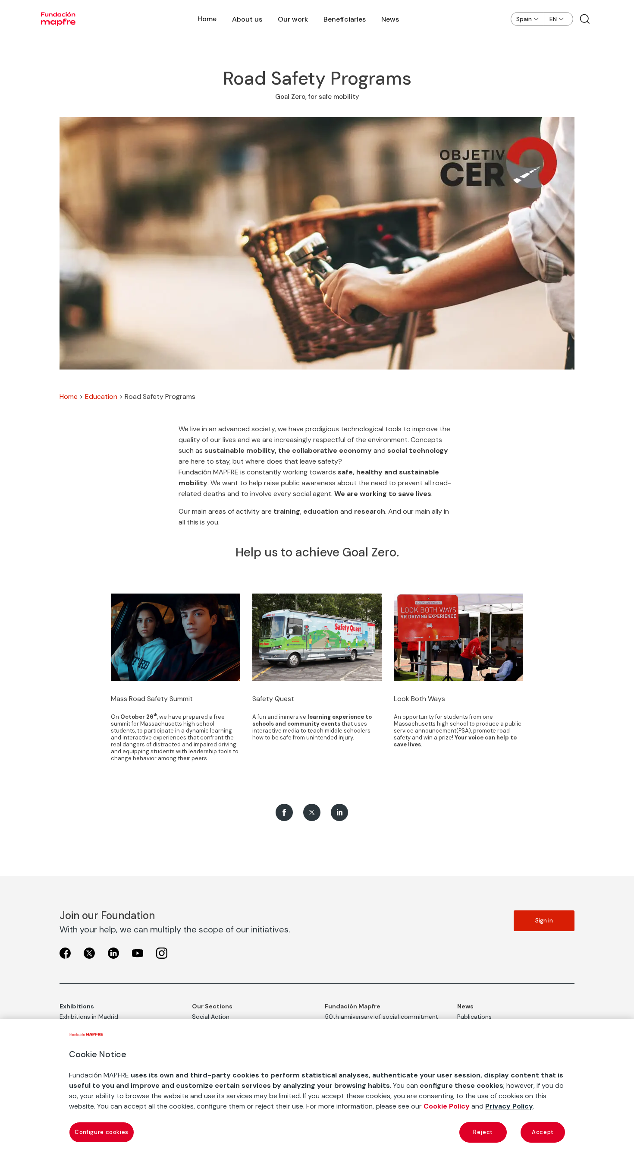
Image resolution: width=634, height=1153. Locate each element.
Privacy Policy (509, 1106)
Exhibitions (77, 1006)
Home (207, 18)
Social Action (210, 1016)
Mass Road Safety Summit (152, 698)
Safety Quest (273, 698)
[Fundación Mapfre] (58, 19)
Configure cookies (102, 1132)
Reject (483, 1132)
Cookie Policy (447, 1106)
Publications (474, 1016)
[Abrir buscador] (585, 19)
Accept (543, 1132)
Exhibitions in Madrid (89, 1016)
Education (101, 396)
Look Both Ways (419, 698)
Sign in (544, 920)
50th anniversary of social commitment (381, 1016)
